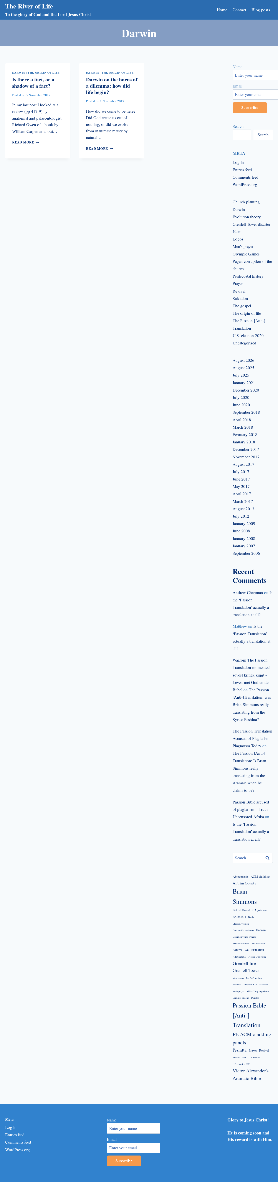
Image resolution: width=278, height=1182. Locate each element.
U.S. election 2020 (248, 335)
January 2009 (244, 523)
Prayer (238, 283)
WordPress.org (245, 184)
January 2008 (244, 538)
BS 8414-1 (239, 916)
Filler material (239, 956)
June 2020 (241, 404)
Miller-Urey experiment (258, 991)
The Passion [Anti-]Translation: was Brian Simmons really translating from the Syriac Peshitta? (252, 704)
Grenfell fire (244, 963)
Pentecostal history (248, 276)
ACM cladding (260, 876)
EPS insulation (258, 943)
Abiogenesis (240, 876)
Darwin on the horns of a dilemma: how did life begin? (111, 86)
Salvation (240, 298)
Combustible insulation (243, 930)
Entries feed (242, 169)
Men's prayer (243, 246)
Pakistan (255, 997)
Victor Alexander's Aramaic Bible (251, 1074)
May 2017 (241, 486)
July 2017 (241, 471)
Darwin (18, 72)
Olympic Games (246, 254)
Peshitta (240, 1050)
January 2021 (244, 382)
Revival (239, 291)
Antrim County (244, 883)
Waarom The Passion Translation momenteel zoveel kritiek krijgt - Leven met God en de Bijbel (251, 674)
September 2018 (246, 412)
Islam (237, 231)
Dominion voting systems (244, 936)
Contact (239, 10)
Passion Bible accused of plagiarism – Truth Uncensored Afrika (251, 809)
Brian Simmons (245, 896)
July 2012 (241, 516)
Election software (241, 943)
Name (112, 1120)
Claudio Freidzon (241, 923)
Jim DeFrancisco (254, 978)
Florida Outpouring (257, 956)
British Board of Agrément (250, 910)
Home (222, 10)
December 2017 (246, 449)
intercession (238, 978)
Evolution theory (247, 216)
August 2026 (243, 360)
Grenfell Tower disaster (251, 224)
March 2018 (243, 427)
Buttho (251, 917)
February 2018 (245, 434)
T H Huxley (254, 1057)
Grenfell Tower (246, 970)
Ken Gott (237, 984)
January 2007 (244, 545)
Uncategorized (244, 343)
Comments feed (245, 177)
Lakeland (263, 984)
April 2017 (242, 493)
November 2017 (246, 456)
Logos (238, 239)
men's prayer (239, 991)
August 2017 (243, 464)
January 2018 (244, 441)
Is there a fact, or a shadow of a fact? (33, 82)
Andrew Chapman (248, 592)
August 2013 (243, 508)
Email (112, 1139)
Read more (25, 142)
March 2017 (243, 501)
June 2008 (241, 530)
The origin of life (44, 72)
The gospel (242, 305)
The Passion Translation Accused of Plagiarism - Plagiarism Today (252, 738)
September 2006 (246, 553)
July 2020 (241, 397)
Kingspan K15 (250, 984)
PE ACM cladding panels (252, 1038)
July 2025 (241, 375)
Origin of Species (241, 997)
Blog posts (261, 10)
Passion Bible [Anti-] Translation (249, 1015)
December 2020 (246, 390)
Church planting (246, 201)
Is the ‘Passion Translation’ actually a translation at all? (251, 831)
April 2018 (242, 419)
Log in (238, 162)
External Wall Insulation (248, 949)
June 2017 (241, 479)
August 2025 (243, 367)
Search (238, 126)
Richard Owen (239, 1057)
